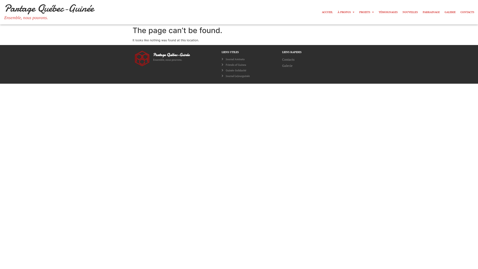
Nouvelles (410, 12)
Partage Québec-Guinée (171, 55)
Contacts (467, 12)
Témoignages (388, 12)
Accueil (327, 12)
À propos (344, 12)
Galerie (450, 12)
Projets (364, 12)
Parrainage (431, 12)
